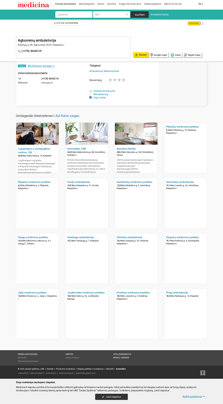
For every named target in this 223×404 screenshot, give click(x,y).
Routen (75, 358)
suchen (140, 14)
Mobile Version (121, 358)
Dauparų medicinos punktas (182, 237)
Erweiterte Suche (160, 14)
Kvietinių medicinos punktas (133, 292)
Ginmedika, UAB (76, 148)
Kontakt (50, 369)
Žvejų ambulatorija (177, 292)
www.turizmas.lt (66, 373)
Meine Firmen (173, 4)
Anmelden (121, 369)
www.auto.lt (51, 373)
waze (178, 55)
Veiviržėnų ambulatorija (180, 182)
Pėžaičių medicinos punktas (182, 126)
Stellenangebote (152, 4)
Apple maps (194, 55)
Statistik (109, 369)
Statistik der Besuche (104, 91)
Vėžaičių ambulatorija (129, 237)
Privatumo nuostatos (65, 369)
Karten (101, 4)
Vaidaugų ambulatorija (80, 237)
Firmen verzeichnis (65, 4)
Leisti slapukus (113, 397)
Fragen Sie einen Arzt (130, 4)
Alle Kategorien (87, 4)
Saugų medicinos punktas (33, 237)
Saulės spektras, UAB (34, 369)
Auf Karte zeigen (67, 116)
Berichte (111, 4)
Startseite (22, 358)
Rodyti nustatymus (192, 396)
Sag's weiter (99, 97)
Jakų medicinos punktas (32, 292)
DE (200, 4)
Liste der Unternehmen (67, 23)
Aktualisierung (100, 94)
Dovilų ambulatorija (78, 182)
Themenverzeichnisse (28, 361)
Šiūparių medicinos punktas (34, 182)
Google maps (160, 55)
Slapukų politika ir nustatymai (90, 369)
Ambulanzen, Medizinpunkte (104, 71)
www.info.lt (23, 373)
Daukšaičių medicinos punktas (134, 182)
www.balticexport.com (86, 373)
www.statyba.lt (37, 373)
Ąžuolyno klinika (126, 148)
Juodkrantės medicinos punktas (86, 292)
